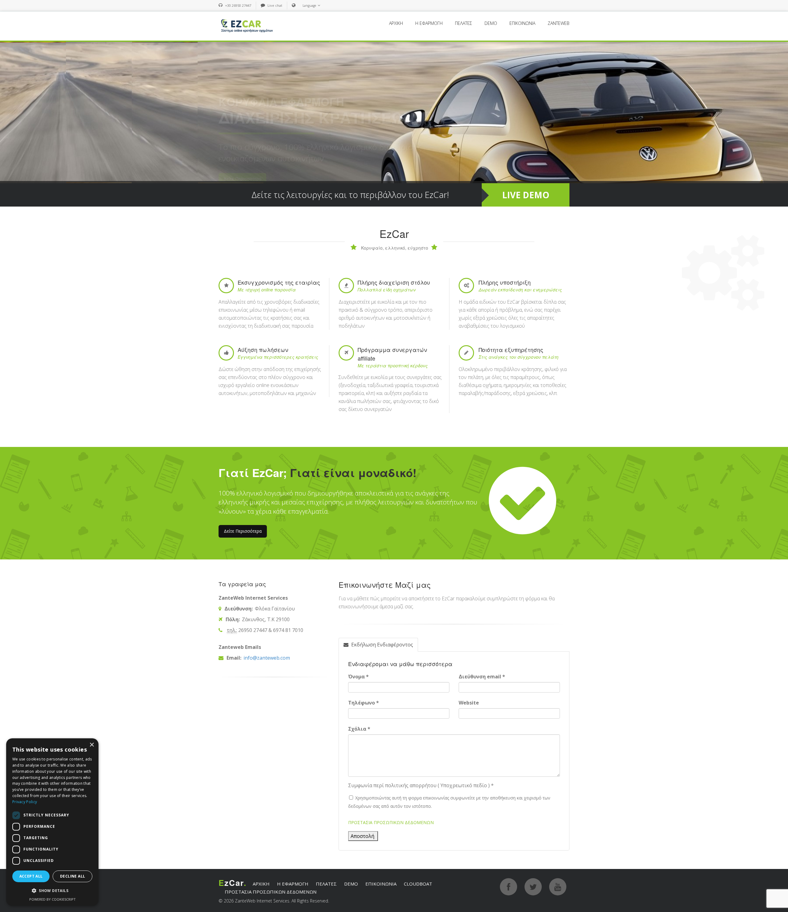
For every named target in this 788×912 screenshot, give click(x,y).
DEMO (490, 23)
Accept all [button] (31, 876)
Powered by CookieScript (52, 899)
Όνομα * (358, 676)
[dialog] (52, 822)
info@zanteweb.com (266, 657)
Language (309, 5)
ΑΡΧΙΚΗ (396, 23)
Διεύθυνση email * (482, 676)
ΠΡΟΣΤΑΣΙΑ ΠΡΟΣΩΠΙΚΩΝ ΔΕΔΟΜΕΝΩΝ (391, 822)
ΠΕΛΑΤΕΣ (463, 23)
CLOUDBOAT (418, 884)
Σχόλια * (359, 728)
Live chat (274, 5)
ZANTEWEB (558, 23)
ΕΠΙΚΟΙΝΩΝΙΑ (522, 23)
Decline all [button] (72, 876)
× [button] (91, 745)
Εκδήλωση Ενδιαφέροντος (381, 644)
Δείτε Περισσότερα (243, 531)
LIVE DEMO (525, 195)
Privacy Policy (24, 801)
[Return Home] (246, 25)
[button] (52, 890)
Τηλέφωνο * (363, 702)
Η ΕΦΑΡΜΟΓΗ (429, 23)
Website (469, 702)
